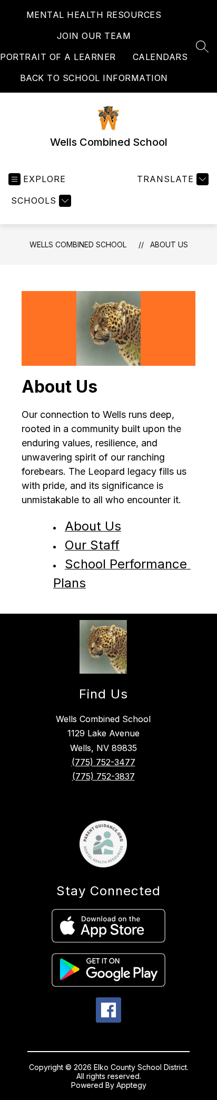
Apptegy (131, 1085)
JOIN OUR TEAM (94, 36)
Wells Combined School (77, 244)
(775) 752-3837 (103, 776)
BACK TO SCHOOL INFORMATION (94, 78)
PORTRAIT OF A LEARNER (58, 57)
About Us (169, 244)
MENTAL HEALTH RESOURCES (94, 14)
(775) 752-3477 (103, 762)
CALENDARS (160, 57)
